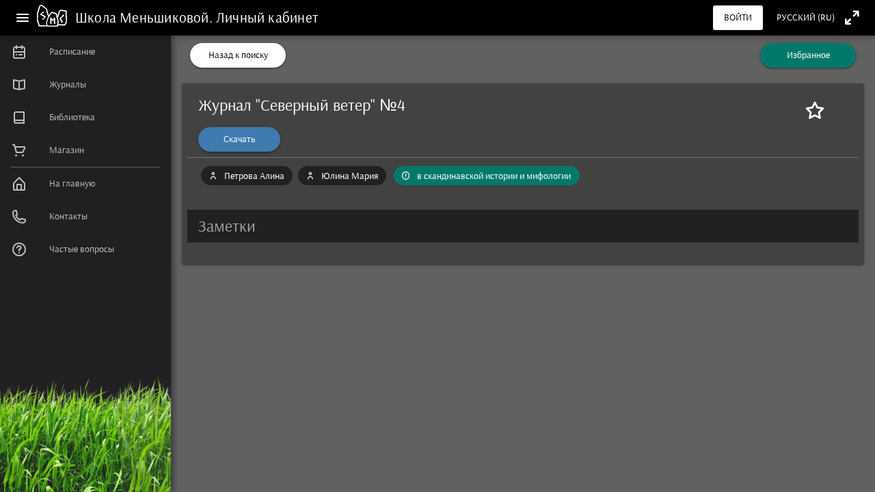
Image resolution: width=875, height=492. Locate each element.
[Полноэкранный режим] (852, 17)
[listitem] (85, 52)
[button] (523, 226)
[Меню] (22, 17)
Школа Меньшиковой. (145, 17)
